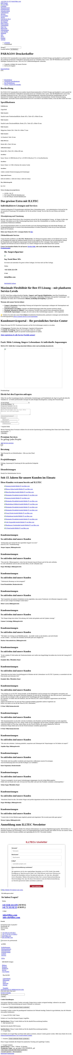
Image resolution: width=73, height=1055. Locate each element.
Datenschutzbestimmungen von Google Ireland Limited (16, 1035)
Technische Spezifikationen (12, 81)
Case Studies (4, 31)
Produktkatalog (5, 248)
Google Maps (7, 1031)
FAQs (3, 958)
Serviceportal (4, 20)
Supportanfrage (5, 69)
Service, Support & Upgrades (12, 84)
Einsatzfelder (4, 16)
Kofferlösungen (5, 9)
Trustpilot (5, 988)
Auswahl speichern (6, 1051)
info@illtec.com (10, 915)
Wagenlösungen (5, 8)
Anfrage (3, 39)
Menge (3, 47)
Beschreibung (8, 80)
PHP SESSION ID (8, 1023)
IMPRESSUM (16, 989)
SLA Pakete (4, 22)
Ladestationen (5, 12)
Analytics (5, 1038)
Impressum (4, 1053)
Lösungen (3, 6)
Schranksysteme (5, 11)
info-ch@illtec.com (11, 917)
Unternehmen (4, 25)
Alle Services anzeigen (7, 443)
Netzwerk (5, 983)
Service (3, 17)
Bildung (4, 965)
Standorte (3, 33)
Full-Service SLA (6, 19)
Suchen (3, 996)
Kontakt (3, 38)
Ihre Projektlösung (9, 83)
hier (31, 232)
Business (4, 967)
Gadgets (3, 954)
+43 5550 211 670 (10, 905)
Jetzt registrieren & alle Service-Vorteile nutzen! (18, 335)
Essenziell (5, 1007)
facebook (3, 993)
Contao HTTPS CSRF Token (11, 1015)
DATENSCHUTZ (6, 989)
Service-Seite (31, 246)
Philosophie (4, 28)
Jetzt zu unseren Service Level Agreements (25, 316)
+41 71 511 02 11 (9, 907)
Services (3, 14)
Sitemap (5, 985)
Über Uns (3, 27)
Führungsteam (5, 30)
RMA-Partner (4, 23)
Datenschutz (10, 1053)
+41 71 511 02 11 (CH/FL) (9, 934)
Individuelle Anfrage (10, 283)
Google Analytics (8, 1045)
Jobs (2, 35)
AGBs (22, 989)
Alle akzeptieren (17, 1051)
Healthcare (5, 968)
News (2, 36)
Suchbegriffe (4, 994)
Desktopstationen (6, 949)
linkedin (8, 993)
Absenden (4, 433)
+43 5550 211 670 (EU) (8, 932)
